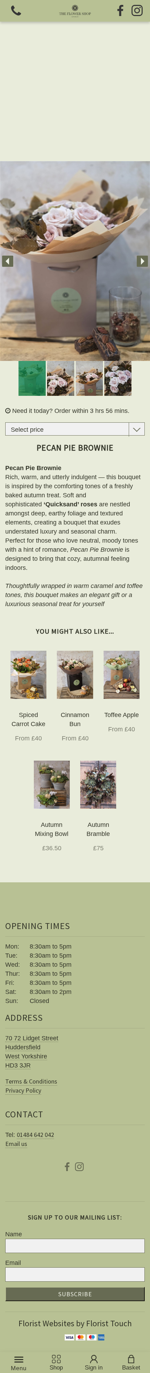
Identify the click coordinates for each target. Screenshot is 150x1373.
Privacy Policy (23, 1090)
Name (13, 1234)
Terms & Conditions (31, 1081)
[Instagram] (137, 11)
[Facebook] (120, 11)
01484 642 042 (35, 1135)
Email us (16, 1144)
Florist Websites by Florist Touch (75, 1323)
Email (13, 1262)
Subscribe (75, 1294)
